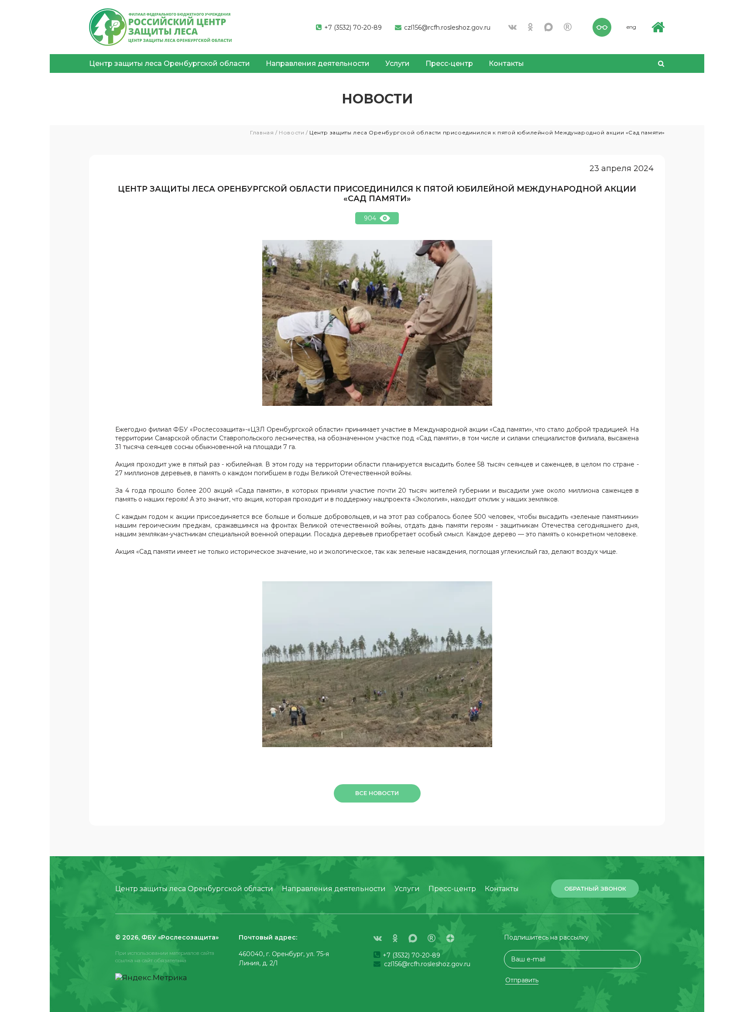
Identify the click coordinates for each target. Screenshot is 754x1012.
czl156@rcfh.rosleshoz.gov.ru (446, 27)
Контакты (506, 63)
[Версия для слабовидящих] (602, 26)
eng (631, 27)
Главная (262, 132)
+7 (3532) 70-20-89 (352, 27)
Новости (291, 132)
